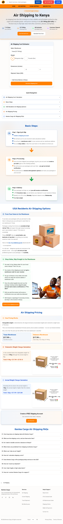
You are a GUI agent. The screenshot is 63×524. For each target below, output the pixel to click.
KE (37, 519)
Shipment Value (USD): (17, 73)
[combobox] (31, 51)
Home (13, 6)
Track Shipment (26, 500)
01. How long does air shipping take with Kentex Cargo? (17, 434)
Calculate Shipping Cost (31, 83)
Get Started (48, 2)
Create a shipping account (21, 135)
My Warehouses (26, 504)
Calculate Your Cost (38, 33)
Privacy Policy (48, 519)
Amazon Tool (47, 6)
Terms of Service (57, 519)
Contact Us (45, 511)
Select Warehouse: (16, 48)
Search (38, 2)
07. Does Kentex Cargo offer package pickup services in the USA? (20, 459)
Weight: (13, 55)
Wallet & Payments (47, 508)
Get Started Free (23, 33)
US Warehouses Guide (48, 500)
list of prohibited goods (15, 243)
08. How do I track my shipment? (11, 464)
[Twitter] (6, 497)
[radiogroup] (23, 58)
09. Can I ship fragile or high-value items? (13, 468)
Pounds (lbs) (31, 58)
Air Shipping (22, 6)
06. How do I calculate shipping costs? (13, 455)
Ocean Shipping (34, 6)
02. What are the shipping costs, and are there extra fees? (18, 438)
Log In (58, 2)
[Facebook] (2, 497)
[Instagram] (9, 497)
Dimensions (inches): (17, 66)
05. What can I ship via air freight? (11, 451)
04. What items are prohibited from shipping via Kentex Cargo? (19, 447)
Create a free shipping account (11, 304)
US (33, 519)
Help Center (45, 492)
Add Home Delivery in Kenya (20, 80)
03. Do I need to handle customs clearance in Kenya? (16, 442)
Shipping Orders (47, 504)
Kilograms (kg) (19, 58)
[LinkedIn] (13, 497)
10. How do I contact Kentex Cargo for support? (15, 472)
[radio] (12, 58)
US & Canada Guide (47, 496)
